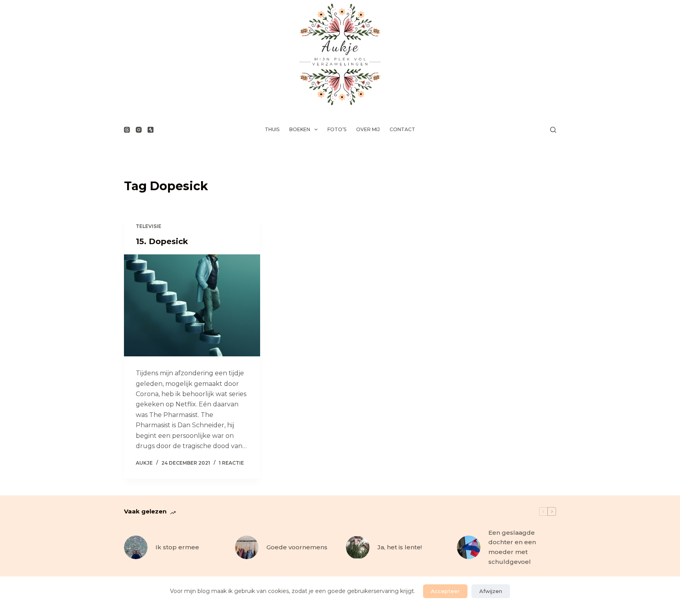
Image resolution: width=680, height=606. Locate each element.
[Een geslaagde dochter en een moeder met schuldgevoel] (468, 547)
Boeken (299, 129)
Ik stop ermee (177, 547)
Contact (402, 129)
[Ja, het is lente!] (358, 547)
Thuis (272, 129)
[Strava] (150, 130)
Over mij (368, 129)
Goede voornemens (296, 547)
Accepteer (445, 591)
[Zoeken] (553, 130)
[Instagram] (139, 130)
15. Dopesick (162, 241)
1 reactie (231, 463)
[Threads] (127, 130)
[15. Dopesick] (192, 305)
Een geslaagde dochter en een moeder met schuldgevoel (512, 547)
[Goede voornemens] (247, 547)
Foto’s (336, 129)
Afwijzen (490, 591)
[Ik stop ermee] (136, 547)
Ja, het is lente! (399, 547)
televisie (148, 226)
